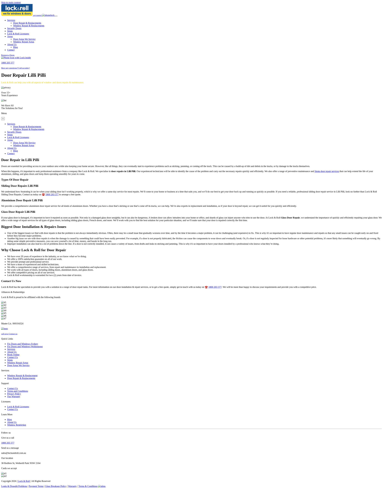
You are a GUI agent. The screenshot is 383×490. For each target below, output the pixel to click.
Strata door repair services (327, 171)
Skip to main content (11, 2)
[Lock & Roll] (17, 15)
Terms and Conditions (17, 391)
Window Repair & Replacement (22, 375)
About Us (11, 44)
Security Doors (14, 28)
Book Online (13, 354)
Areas (10, 36)
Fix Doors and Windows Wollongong (25, 346)
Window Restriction (16, 425)
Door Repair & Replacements (27, 23)
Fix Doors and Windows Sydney (22, 344)
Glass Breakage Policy (55, 486)
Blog (15, 47)
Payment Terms (36, 486)
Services (11, 20)
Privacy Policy (14, 394)
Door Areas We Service (24, 39)
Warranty (72, 486)
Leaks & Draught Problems (14, 486)
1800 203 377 (52, 194)
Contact (11, 50)
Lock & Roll (24, 481)
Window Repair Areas (23, 42)
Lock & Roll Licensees (18, 33)
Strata (10, 31)
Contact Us (12, 357)
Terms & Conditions (88, 486)
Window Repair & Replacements (28, 25)
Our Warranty (13, 396)
